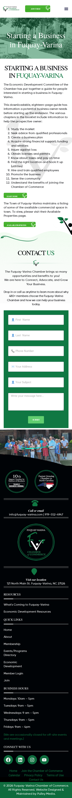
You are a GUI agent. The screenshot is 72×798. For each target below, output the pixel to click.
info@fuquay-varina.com (26, 514)
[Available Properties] (33, 224)
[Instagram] (32, 759)
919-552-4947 (54, 514)
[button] (66, 9)
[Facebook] (8, 759)
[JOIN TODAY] (48, 8)
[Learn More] (24, 195)
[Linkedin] (20, 759)
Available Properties (16, 225)
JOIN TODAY (35, 9)
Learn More (12, 196)
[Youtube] (44, 759)
